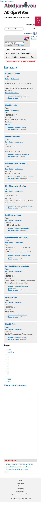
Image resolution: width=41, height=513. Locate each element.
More (6, 472)
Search (35, 28)
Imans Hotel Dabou (12, 136)
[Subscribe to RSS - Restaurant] (15, 385)
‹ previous (11, 352)
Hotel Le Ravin (11, 105)
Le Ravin (8, 124)
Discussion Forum (19, 50)
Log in (32, 37)
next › (9, 379)
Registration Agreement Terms (20, 494)
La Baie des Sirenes (12, 73)
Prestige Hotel (11, 297)
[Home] (20, 5)
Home (8, 50)
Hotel (7, 79)
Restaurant (15, 79)
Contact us (23, 57)
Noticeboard (10, 53)
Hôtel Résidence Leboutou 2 (16, 163)
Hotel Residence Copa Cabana (16, 237)
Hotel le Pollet (11, 324)
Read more (18, 96)
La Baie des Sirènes (12, 93)
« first (9, 350)
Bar (6, 142)
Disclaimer (20, 488)
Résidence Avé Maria (13, 215)
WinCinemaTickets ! (38, 21)
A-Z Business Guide (24, 53)
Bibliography (20, 491)
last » (9, 381)
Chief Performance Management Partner (19, 464)
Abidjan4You (16, 12)
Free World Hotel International (17, 266)
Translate (21, 45)
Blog (32, 57)
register (15, 98)
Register (33, 39)
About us (20, 486)
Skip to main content (6, 1)
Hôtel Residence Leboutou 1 (16, 185)
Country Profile (11, 57)
